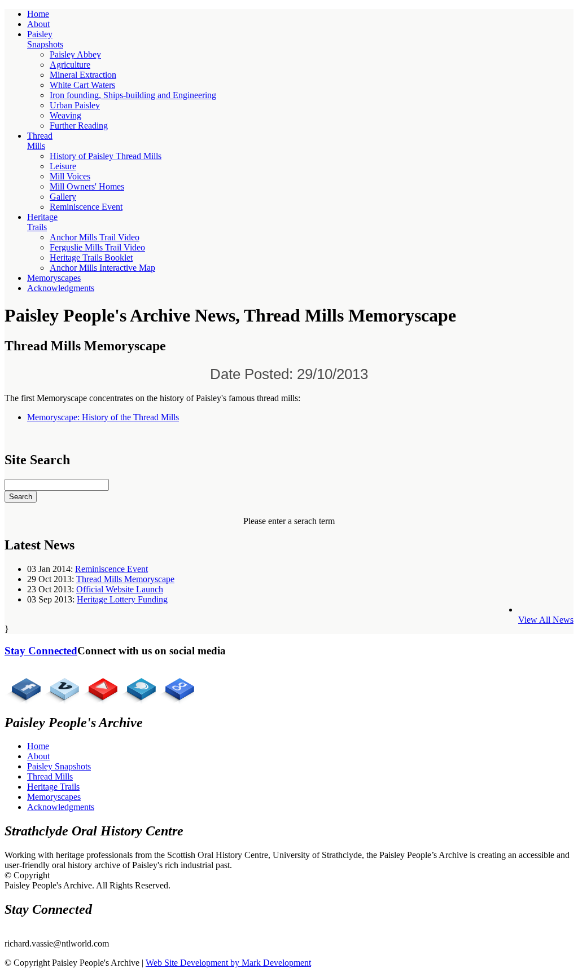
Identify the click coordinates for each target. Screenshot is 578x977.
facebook (23, 686)
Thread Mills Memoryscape (125, 579)
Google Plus (176, 686)
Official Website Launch (119, 589)
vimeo (61, 686)
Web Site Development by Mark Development (228, 962)
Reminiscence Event (111, 569)
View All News (545, 619)
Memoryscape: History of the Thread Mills (103, 417)
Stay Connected (41, 651)
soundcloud (138, 686)
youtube (99, 686)
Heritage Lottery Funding (122, 599)
